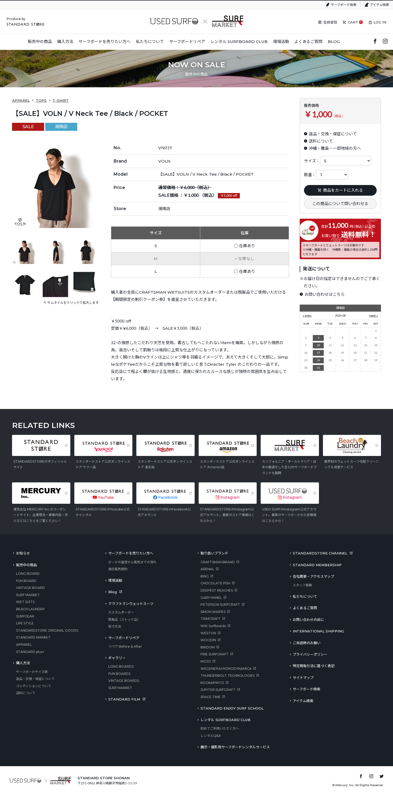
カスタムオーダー (121, 612)
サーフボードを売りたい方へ (130, 553)
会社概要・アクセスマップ (313, 576)
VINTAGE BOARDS (123, 681)
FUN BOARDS (119, 674)
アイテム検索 (379, 5)
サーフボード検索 (343, 5)
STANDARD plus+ (30, 652)
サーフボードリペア (123, 638)
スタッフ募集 (302, 585)
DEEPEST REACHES (217, 590)
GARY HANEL (211, 598)
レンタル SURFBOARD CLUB (226, 720)
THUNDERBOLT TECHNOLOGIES (228, 676)
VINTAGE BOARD (30, 588)
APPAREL (21, 100)
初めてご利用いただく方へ (220, 728)
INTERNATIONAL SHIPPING (318, 631)
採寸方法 (114, 626)
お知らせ (23, 553)
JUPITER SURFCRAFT (218, 690)
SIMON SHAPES (213, 612)
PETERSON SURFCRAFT (220, 605)
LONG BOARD (28, 574)
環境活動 (115, 580)
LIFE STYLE (25, 623)
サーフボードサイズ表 (32, 672)
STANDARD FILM (124, 699)
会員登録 (330, 22)
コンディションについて (33, 686)
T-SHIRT (61, 100)
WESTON (208, 633)
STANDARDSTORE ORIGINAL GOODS (47, 630)
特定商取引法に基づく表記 (313, 666)
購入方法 (23, 663)
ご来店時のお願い (307, 643)
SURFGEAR (25, 616)
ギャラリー (117, 658)
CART (353, 22)
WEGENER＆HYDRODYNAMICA (226, 669)
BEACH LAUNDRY (30, 609)
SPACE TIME (211, 697)
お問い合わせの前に (308, 619)
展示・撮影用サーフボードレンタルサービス (235, 747)
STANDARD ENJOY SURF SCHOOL (232, 708)
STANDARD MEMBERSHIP (317, 565)
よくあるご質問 (305, 608)
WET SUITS (25, 602)
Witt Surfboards (213, 626)
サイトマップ (303, 677)
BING (205, 576)
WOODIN (208, 640)
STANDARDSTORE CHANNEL (320, 553)
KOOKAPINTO (212, 683)
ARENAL (207, 569)
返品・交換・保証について (35, 679)
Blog (112, 592)
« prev (307, 315)
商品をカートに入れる (343, 190)
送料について (25, 693)
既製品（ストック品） (124, 619)
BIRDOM (208, 647)
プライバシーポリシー (310, 654)
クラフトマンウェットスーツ (130, 603)
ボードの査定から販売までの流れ (132, 562)
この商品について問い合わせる (340, 203)
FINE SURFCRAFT (215, 654)
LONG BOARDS (121, 666)
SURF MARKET (28, 595)
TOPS (41, 100)
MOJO (206, 661)
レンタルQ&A (211, 736)
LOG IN (379, 22)
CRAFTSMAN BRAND (218, 562)
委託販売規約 (118, 569)
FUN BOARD (26, 581)
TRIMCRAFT (211, 619)
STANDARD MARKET (33, 637)
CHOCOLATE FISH (215, 583)
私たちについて (305, 596)
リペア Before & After (125, 646)
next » (373, 315)
